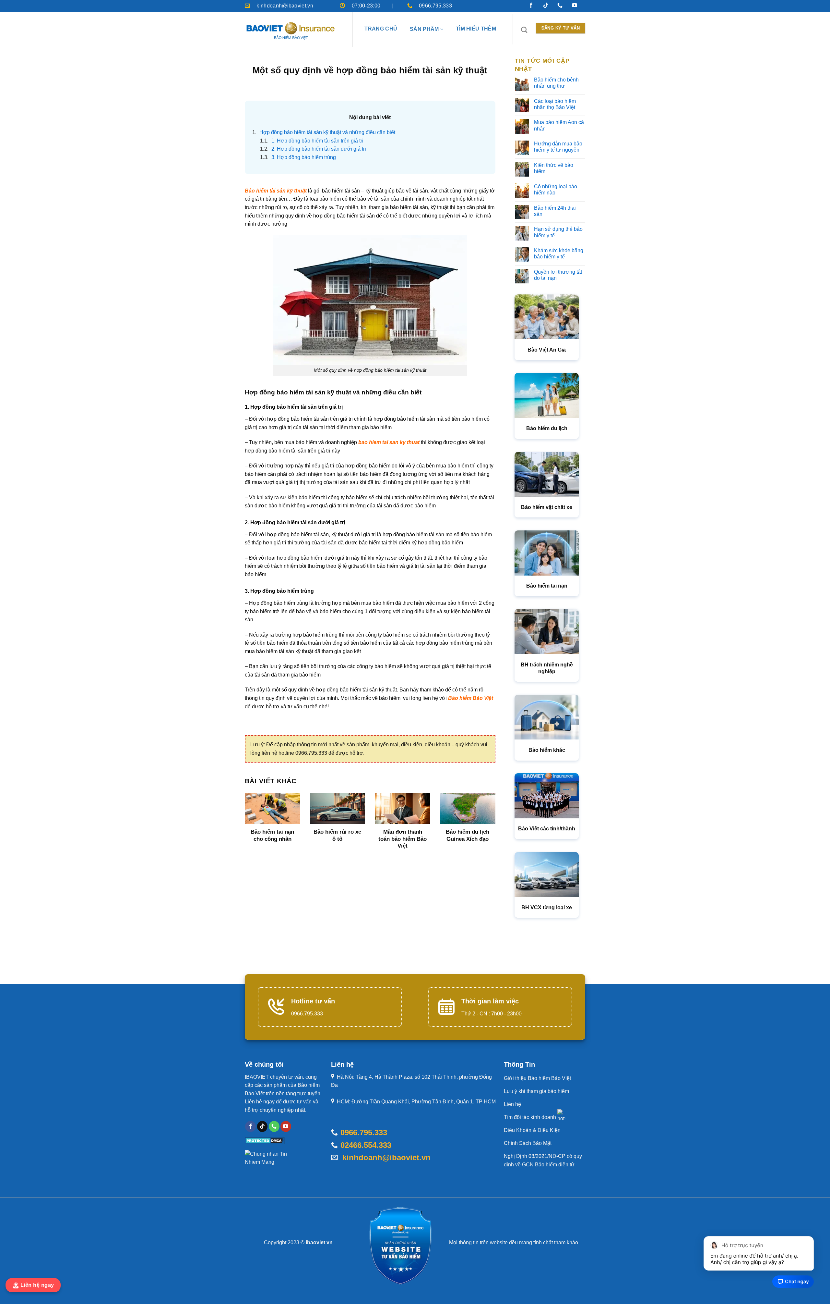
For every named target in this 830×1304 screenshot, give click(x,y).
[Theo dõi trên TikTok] (545, 6)
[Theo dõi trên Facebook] (531, 6)
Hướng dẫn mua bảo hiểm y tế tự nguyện (558, 147)
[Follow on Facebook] (250, 1126)
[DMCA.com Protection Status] (265, 1140)
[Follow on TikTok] (262, 1126)
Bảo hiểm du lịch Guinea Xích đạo (467, 835)
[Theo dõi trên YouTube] (574, 6)
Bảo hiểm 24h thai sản (555, 211)
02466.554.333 (365, 1145)
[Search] (524, 30)
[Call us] (274, 1126)
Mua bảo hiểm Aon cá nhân (559, 125)
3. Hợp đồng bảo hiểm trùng (298, 157)
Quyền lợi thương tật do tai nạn (558, 275)
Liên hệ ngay (38, 1285)
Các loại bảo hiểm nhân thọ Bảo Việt (555, 104)
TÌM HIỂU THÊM (476, 28)
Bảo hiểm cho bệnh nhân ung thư (556, 83)
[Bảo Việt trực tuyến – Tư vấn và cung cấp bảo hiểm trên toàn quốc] (290, 30)
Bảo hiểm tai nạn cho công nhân (272, 835)
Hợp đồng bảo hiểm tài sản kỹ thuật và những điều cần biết (323, 132)
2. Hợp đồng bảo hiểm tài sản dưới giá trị (313, 149)
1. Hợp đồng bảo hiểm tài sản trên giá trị (311, 140)
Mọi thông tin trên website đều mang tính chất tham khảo (513, 1242)
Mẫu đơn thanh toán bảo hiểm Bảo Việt (402, 839)
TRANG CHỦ (380, 28)
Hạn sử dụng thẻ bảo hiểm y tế (558, 232)
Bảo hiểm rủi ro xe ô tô (337, 835)
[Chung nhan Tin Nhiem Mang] (269, 1160)
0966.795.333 (363, 1132)
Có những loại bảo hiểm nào (555, 189)
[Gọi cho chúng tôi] (560, 6)
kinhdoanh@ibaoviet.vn (384, 1157)
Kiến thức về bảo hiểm (553, 168)
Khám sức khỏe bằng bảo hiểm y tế (558, 253)
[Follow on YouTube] (285, 1126)
